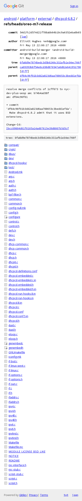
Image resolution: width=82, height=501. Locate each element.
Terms (44, 495)
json (75, 495)
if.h (10, 393)
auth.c (12, 185)
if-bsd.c (13, 361)
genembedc (16, 343)
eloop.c (13, 334)
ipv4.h (12, 411)
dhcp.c (12, 253)
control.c (14, 221)
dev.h (12, 239)
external (44, 18)
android (10, 18)
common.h (15, 203)
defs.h (12, 230)
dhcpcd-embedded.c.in (22, 280)
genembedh (16, 348)
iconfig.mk (15, 357)
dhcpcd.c (14, 307)
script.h (13, 483)
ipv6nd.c (13, 433)
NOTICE (13, 456)
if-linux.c (13, 370)
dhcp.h (13, 257)
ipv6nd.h (14, 438)
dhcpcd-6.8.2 (65, 18)
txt (66, 495)
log (23, 36)
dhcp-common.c (19, 244)
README (14, 460)
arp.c (11, 176)
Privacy (33, 495)
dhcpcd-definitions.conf (23, 271)
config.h (13, 212)
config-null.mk (17, 208)
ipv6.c (12, 424)
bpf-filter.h (15, 194)
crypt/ (12, 149)
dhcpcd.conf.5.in (18, 316)
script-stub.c (16, 474)
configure (14, 217)
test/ (11, 167)
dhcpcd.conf (16, 312)
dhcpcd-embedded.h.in (22, 289)
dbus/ (12, 154)
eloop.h (13, 339)
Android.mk (16, 172)
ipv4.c (12, 406)
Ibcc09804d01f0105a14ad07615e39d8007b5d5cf (37, 128)
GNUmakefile (17, 352)
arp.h (12, 181)
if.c (10, 388)
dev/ (11, 158)
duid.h (12, 330)
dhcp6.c (13, 262)
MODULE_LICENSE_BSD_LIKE (27, 451)
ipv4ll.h (13, 420)
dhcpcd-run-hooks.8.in (22, 294)
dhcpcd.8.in (15, 303)
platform (27, 18)
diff (24, 71)
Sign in (74, 6)
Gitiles (23, 495)
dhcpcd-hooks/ (18, 163)
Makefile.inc (16, 447)
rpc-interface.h (17, 465)
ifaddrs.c (14, 397)
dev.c (12, 235)
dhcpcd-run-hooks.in (21, 298)
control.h (14, 226)
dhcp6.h (13, 266)
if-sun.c (13, 384)
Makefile (14, 442)
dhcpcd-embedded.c (21, 276)
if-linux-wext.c (17, 366)
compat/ (14, 145)
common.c (15, 199)
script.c (13, 478)
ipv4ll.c (13, 415)
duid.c (12, 325)
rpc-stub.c (15, 469)
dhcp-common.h (19, 248)
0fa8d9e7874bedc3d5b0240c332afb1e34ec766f (50, 62)
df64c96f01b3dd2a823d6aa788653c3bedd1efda (50, 75)
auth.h (12, 190)
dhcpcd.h (14, 321)
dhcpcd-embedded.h (21, 285)
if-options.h (16, 379)
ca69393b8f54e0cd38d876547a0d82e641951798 (50, 67)
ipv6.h (12, 429)
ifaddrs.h (14, 402)
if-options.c (15, 375)
